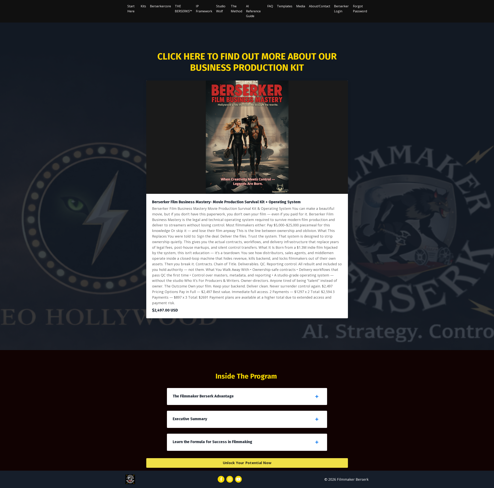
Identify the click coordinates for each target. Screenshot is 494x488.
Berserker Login (341, 8)
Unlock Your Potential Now (247, 462)
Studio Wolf (220, 8)
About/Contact (319, 6)
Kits (143, 6)
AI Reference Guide (253, 11)
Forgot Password (360, 8)
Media (300, 6)
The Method (236, 8)
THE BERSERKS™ (183, 8)
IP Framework (204, 8)
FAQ (270, 6)
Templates (284, 6)
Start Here (130, 8)
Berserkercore (160, 6)
